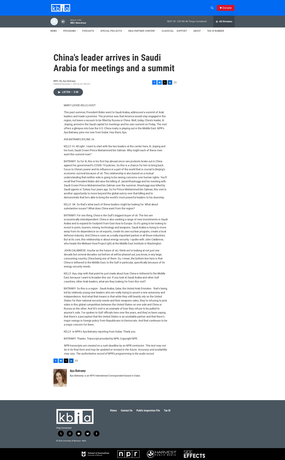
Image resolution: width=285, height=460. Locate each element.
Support (182, 31)
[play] (54, 21)
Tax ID (167, 410)
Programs (69, 31)
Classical (168, 31)
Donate (227, 7)
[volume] (63, 21)
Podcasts (88, 31)
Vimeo (113, 410)
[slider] (67, 21)
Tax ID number (215, 31)
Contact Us (126, 410)
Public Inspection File (148, 410)
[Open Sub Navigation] (59, 31)
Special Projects (111, 31)
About (197, 31)
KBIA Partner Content (141, 31)
